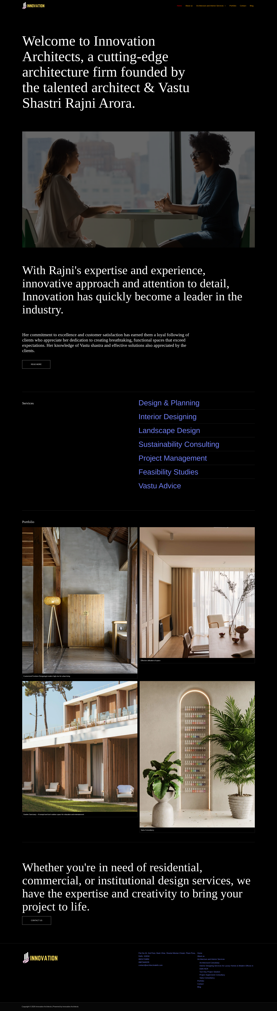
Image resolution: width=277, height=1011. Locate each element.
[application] (225, 6)
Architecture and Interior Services (210, 6)
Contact (243, 6)
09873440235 (143, 962)
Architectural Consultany (209, 963)
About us (189, 6)
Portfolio (232, 6)
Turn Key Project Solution (210, 972)
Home (179, 6)
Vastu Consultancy (207, 978)
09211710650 (143, 959)
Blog (251, 6)
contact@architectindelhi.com (150, 965)
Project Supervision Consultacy (212, 975)
